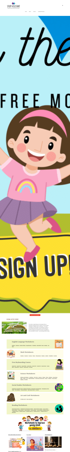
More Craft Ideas (29, 399)
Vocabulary (34, 345)
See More (55, 355)
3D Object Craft (23, 399)
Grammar (17, 345)
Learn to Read (45, 408)
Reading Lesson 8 (16, 411)
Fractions (30, 355)
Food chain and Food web (39, 378)
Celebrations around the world (17, 388)
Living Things (54, 378)
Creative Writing (22, 345)
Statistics (43, 355)
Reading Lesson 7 (46, 410)
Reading (13, 345)
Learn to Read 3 (21, 410)
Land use (40, 377)
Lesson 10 (21, 367)
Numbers (22, 355)
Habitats (49, 378)
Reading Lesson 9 (22, 411)
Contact (34, 11)
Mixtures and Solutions (24, 377)
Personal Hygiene (24, 389)
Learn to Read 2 (14, 410)
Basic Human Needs (31, 389)
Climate (43, 377)
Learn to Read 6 (40, 410)
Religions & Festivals (27, 388)
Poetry (42, 345)
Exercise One (26, 367)
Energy (46, 378)
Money (34, 355)
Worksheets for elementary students (27, 408)
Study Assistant (13, 6)
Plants (47, 377)
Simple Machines (31, 378)
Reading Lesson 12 (44, 411)
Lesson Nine (17, 367)
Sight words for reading (38, 408)
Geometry (26, 355)
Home (26, 11)
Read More (14, 412)
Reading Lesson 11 (37, 411)
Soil (27, 378)
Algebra (46, 355)
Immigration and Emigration (36, 388)
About (30, 11)
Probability (51, 355)
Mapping (22, 379)
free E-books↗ (29, 434)
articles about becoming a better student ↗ (14, 434)
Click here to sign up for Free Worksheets (35, 315)
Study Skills (39, 345)
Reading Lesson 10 (29, 411)
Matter (24, 378)
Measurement (38, 355)
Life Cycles (36, 377)
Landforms (31, 377)
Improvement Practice (16, 408)
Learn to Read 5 (33, 410)
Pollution (50, 377)
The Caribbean (17, 389)
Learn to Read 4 (27, 410)
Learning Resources (41, 11)
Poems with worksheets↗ (48, 434)
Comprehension (29, 345)
